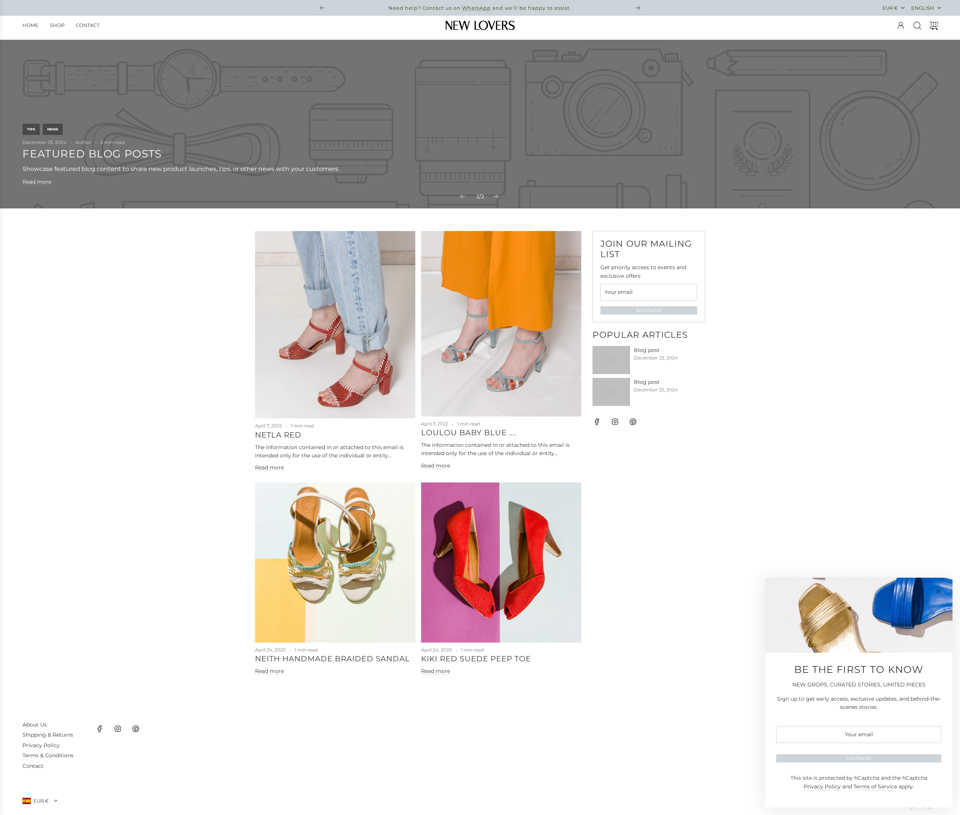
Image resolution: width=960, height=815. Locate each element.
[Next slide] (638, 8)
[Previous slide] (322, 8)
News (52, 129)
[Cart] (934, 25)
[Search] (917, 25)
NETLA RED (278, 434)
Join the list (649, 310)
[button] (463, 196)
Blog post (647, 350)
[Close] (938, 591)
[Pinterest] (633, 421)
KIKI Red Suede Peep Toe (476, 658)
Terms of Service (875, 786)
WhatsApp (476, 8)
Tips (31, 129)
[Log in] (900, 25)
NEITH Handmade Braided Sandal (332, 658)
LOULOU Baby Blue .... (468, 432)
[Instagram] (615, 421)
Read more (36, 181)
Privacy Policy (822, 786)
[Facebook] (597, 421)
